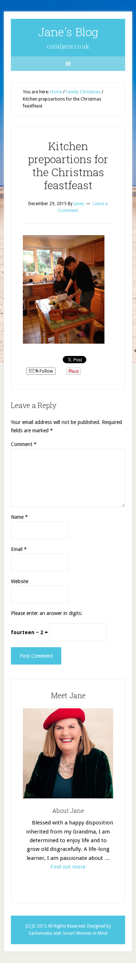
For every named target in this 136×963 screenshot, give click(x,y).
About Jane (68, 810)
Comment (24, 444)
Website (19, 581)
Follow (45, 371)
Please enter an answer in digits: (46, 613)
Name (19, 517)
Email (19, 549)
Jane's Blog (68, 31)
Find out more (68, 867)
